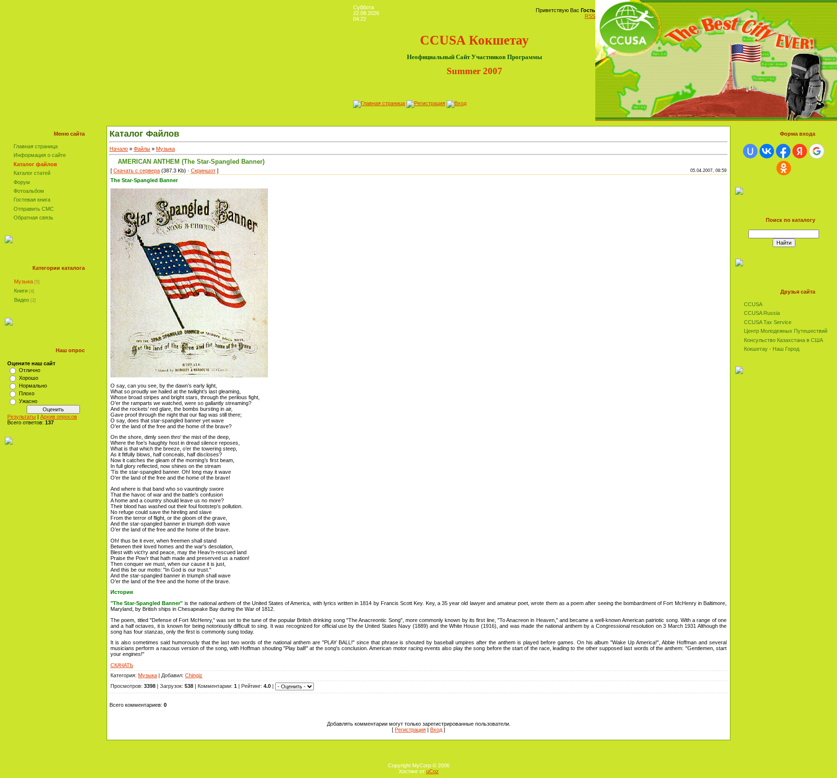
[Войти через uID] (750, 151)
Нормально (33, 386)
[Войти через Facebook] (783, 151)
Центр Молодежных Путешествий (785, 331)
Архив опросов (58, 417)
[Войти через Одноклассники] (783, 168)
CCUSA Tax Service (767, 322)
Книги (21, 291)
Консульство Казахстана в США (783, 340)
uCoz (432, 771)
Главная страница (36, 146)
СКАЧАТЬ (121, 665)
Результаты (21, 417)
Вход (436, 729)
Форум (22, 182)
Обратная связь (33, 217)
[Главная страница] (379, 103)
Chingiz (193, 675)
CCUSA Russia (762, 313)
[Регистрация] (425, 103)
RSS (590, 16)
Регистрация (410, 729)
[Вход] (456, 103)
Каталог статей (32, 173)
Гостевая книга (32, 199)
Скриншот (203, 170)
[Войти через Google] (816, 151)
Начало (118, 149)
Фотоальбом (29, 191)
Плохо (26, 393)
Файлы (142, 149)
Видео (21, 300)
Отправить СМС (34, 209)
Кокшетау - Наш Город (771, 349)
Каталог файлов (35, 164)
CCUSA (753, 304)
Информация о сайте (40, 155)
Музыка (23, 281)
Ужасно (28, 401)
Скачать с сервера (136, 170)
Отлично (29, 370)
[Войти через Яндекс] (799, 151)
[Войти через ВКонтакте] (767, 151)
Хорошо (28, 378)
